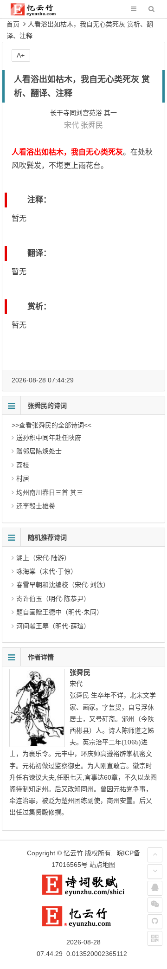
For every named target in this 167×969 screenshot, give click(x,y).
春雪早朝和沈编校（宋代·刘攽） (62, 584)
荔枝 (22, 465)
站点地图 (103, 864)
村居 (22, 478)
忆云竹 (73, 853)
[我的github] (155, 921)
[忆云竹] (39, 13)
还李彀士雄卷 (35, 506)
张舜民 (92, 125)
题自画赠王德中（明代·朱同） (59, 612)
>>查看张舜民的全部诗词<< (51, 425)
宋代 (71, 125)
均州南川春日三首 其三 (49, 492)
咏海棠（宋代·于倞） (46, 571)
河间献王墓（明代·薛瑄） (53, 626)
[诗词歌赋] (83, 894)
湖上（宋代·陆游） (43, 558)
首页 (12, 24)
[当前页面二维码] (155, 938)
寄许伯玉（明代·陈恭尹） (53, 598)
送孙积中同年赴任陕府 (48, 437)
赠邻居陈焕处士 (39, 451)
